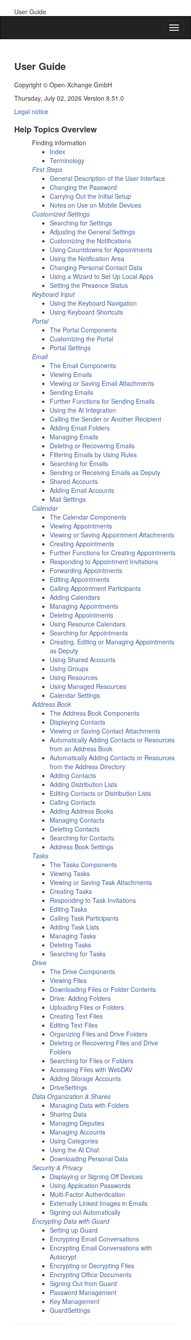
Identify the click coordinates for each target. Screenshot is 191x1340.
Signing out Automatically (85, 1212)
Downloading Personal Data (89, 1158)
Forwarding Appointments (86, 570)
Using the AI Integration (83, 410)
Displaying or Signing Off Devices (96, 1176)
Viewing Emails (71, 374)
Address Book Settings (81, 846)
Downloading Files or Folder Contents (103, 989)
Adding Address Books (81, 811)
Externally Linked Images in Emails (98, 1203)
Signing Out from (83, 1283)
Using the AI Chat (74, 1149)
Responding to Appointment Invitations (104, 561)
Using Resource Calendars (87, 623)
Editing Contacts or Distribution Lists (100, 793)
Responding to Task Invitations (93, 900)
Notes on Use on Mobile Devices (95, 205)
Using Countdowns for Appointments (101, 249)
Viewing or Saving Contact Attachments (105, 730)
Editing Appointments (79, 579)
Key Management (74, 1301)
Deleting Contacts (74, 828)
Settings (68, 1087)
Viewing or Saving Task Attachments (101, 882)
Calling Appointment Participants (95, 588)
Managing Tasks (73, 935)
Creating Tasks (71, 891)
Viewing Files (68, 980)
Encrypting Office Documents (90, 1274)
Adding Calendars (75, 597)
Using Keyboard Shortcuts (86, 311)
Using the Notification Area (87, 258)
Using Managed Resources (88, 686)
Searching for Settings (81, 222)
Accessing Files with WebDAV (91, 1069)
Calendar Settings (75, 695)
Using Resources (74, 677)
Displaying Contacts (77, 721)
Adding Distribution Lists (83, 784)
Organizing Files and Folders (98, 1033)
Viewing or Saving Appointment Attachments (112, 534)
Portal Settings (70, 347)
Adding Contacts (73, 775)
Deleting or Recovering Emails (92, 445)
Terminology (67, 160)
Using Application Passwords (90, 1185)
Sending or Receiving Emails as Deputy (105, 472)
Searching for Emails (79, 463)
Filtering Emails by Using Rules (93, 454)
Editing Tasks (68, 909)
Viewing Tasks (70, 873)
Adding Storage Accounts (85, 1078)
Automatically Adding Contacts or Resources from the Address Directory (112, 762)
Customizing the (81, 338)
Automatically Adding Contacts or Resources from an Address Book (112, 744)
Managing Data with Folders (89, 1105)
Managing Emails (74, 436)
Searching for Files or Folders (91, 1060)
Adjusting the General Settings (92, 231)
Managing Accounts (77, 1131)
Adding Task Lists (74, 926)
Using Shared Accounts (82, 659)
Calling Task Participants (84, 918)
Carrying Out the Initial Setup (90, 196)
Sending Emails (71, 392)
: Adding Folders (80, 998)
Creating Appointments (82, 543)
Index (57, 151)
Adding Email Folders (80, 427)
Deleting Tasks (70, 944)
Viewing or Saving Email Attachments (102, 383)
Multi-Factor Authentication (87, 1194)
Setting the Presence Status (89, 285)
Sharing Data (68, 1114)
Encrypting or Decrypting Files (92, 1265)
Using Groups (69, 668)
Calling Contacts (73, 802)
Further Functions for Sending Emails (102, 401)
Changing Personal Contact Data (96, 267)
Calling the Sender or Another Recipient (105, 418)
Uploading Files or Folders (87, 1007)
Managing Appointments (84, 606)
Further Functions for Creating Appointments (112, 552)
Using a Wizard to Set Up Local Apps (101, 276)
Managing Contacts (77, 819)
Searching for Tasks (78, 953)
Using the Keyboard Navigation (93, 303)
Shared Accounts (74, 481)
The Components (83, 329)
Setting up (74, 1229)
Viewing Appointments (81, 525)
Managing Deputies (77, 1123)
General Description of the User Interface (107, 178)
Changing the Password (83, 187)
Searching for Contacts (82, 837)
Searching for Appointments (89, 632)
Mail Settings (68, 499)
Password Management (83, 1292)
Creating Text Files (76, 1016)
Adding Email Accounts (82, 490)
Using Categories (74, 1140)
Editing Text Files (74, 1024)
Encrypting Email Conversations (94, 1238)
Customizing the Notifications (90, 240)
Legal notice (31, 111)
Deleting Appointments (81, 615)
